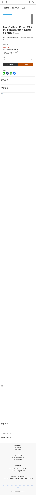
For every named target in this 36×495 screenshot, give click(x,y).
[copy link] (14, 73)
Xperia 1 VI (24, 8)
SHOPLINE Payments (20, 491)
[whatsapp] (11, 73)
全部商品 (7, 8)
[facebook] (7, 73)
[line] (4, 73)
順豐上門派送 (18, 455)
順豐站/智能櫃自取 (18, 457)
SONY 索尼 (15, 8)
